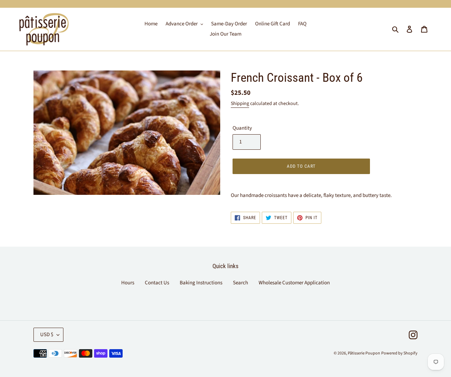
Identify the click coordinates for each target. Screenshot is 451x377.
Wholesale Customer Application (294, 282)
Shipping (240, 103)
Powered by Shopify (399, 353)
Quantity (242, 128)
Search (240, 282)
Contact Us (157, 282)
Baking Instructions (201, 282)
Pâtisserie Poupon (364, 353)
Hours (127, 282)
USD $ (46, 334)
